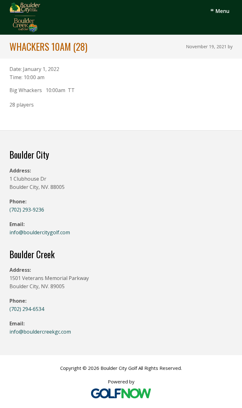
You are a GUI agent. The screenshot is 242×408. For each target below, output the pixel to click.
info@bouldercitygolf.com (39, 232)
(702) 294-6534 (26, 309)
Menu (222, 11)
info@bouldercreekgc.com (40, 331)
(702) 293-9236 (26, 209)
